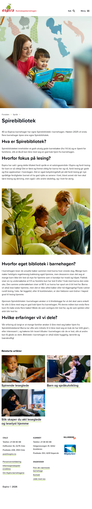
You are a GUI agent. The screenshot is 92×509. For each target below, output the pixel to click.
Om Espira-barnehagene (13, 472)
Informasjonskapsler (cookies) (11, 467)
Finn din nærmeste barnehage (41, 469)
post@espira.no (9, 454)
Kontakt (36, 474)
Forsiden (5, 114)
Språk (15, 114)
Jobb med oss (39, 478)
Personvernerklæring (12, 461)
